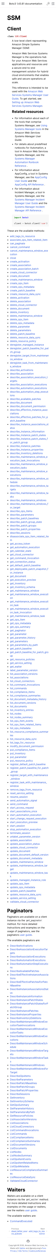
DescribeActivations (21, 945)
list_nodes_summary (21, 717)
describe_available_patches (25, 398)
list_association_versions (23, 673)
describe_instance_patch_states (28, 435)
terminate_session (20, 832)
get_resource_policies (22, 659)
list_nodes (15, 713)
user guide (26, 934)
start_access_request (22, 807)
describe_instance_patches (25, 445)
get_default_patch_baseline (25, 565)
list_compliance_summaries (25, 695)
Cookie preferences (37, 1251)
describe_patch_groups (23, 525)
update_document (20, 851)
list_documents (18, 706)
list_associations (19, 677)
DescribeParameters (21, 1079)
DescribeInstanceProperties (25, 1014)
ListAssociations (19, 1122)
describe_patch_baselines (24, 518)
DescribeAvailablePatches (24, 970)
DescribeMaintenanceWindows (27, 1065)
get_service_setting (21, 662)
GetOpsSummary (19, 1104)
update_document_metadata (26, 858)
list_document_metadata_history (28, 699)
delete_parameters (20, 330)
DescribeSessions (20, 1093)
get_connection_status (22, 561)
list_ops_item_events (21, 720)
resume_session (19, 796)
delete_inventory (19, 312)
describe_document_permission (28, 406)
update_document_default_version (29, 854)
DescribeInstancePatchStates (26, 999)
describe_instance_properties (26, 449)
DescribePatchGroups (22, 1086)
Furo (44, 1248)
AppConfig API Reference (29, 184)
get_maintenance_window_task (27, 615)
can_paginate (17, 243)
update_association (21, 840)
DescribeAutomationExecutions (28, 960)
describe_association (22, 373)
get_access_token (20, 543)
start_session (17, 825)
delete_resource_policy (23, 341)
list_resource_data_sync (23, 738)
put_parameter (18, 756)
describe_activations (21, 369)
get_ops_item (17, 619)
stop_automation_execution (25, 829)
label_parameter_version (23, 670)
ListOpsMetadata (19, 1166)
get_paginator (18, 630)
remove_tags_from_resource (26, 789)
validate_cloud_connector (24, 901)
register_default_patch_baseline (28, 764)
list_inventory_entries (22, 709)
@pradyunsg (35, 1248)
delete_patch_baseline (22, 333)
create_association (20, 265)
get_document (18, 576)
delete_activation (19, 297)
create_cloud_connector (23, 272)
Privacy (13, 1251)
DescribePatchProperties (24, 1090)
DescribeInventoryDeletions (25, 1017)
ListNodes (15, 1151)
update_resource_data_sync (25, 894)
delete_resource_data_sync (25, 337)
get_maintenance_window (24, 590)
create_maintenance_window (26, 279)
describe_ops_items (21, 511)
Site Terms (22, 1251)
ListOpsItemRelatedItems (24, 1162)
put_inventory (18, 753)
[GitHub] (28, 1241)
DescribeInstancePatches (24, 1010)
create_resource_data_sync (25, 294)
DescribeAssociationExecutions (28, 956)
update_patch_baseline (23, 890)
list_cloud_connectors (22, 681)
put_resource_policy (21, 760)
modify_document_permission (27, 746)
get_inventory (18, 583)
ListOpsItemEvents (20, 1159)
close (13, 257)
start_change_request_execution (28, 818)
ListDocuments (18, 1148)
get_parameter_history (22, 637)
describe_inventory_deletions (26, 453)
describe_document (21, 402)
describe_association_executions (28, 384)
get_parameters (19, 641)
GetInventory (17, 1097)
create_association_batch (24, 268)
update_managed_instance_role (28, 879)
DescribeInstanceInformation (26, 996)
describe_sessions (20, 532)
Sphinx (22, 1248)
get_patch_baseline (21, 648)
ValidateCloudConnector (24, 1180)
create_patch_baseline (22, 290)
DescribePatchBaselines (23, 1083)
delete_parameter (20, 326)
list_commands (18, 688)
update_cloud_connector (24, 847)
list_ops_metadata (20, 728)
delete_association (20, 301)
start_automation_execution (25, 814)
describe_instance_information (27, 431)
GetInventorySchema (22, 1101)
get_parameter (18, 634)
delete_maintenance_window (26, 315)
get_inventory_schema (22, 586)
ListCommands (18, 1133)
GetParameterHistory (22, 1108)
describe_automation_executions (28, 388)
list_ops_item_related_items (25, 724)
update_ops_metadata (22, 887)
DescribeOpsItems (20, 1075)
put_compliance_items (22, 749)
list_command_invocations (25, 684)
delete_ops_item (19, 319)
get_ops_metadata (20, 623)
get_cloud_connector (22, 554)
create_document (20, 275)
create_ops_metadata (22, 286)
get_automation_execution (25, 547)
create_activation (19, 261)
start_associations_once (23, 811)
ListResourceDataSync (22, 1177)
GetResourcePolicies (21, 1115)
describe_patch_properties (25, 529)
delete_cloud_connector (23, 304)
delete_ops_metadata (22, 322)
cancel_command (20, 247)
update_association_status (25, 843)
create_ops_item (19, 283)
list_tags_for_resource (22, 742)
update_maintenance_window (26, 861)
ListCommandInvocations (24, 1130)
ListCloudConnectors (22, 1126)
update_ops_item (19, 883)
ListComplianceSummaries (25, 1140)
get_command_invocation (24, 558)
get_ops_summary (20, 626)
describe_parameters (22, 514)
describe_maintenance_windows (28, 500)
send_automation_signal (23, 800)
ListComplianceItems (22, 1137)
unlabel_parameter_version (25, 836)
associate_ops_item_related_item (28, 239)
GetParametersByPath (22, 1112)
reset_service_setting (22, 793)
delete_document (19, 308)
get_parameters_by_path (24, 644)
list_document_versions (23, 702)
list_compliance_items (22, 691)
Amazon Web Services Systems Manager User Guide (30, 95)
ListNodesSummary (21, 1155)
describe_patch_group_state (26, 521)
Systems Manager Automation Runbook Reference (27, 162)
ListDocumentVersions (22, 1144)
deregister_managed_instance (27, 344)
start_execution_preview (24, 822)
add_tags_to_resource (22, 236)
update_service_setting (23, 898)
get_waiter (16, 666)
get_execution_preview (23, 579)
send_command (19, 803)
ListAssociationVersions (23, 1119)
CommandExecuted (21, 1221)
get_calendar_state (20, 550)
